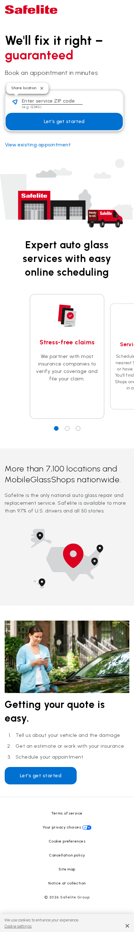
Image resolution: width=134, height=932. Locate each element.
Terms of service (67, 813)
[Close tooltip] (42, 88)
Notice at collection (67, 883)
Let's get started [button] (64, 121)
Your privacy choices (62, 827)
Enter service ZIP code (48, 101)
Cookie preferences (67, 841)
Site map (67, 869)
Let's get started (40, 775)
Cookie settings (18, 926)
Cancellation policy (67, 855)
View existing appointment (38, 145)
